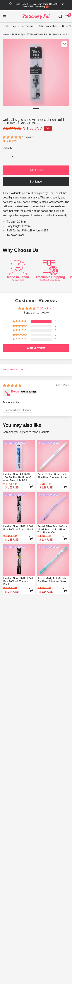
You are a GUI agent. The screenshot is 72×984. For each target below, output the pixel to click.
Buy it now (36, 181)
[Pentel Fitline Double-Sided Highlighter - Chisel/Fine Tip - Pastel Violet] (53, 508)
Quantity (7, 148)
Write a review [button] (36, 347)
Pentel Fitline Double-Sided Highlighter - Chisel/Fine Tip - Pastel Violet (52, 529)
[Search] (60, 16)
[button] (12, 137)
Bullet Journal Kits (47, 26)
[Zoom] (64, 44)
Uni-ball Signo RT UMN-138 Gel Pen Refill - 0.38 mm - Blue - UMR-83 (17, 477)
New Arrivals (27, 26)
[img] (12, 385)
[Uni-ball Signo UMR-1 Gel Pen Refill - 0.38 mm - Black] (19, 560)
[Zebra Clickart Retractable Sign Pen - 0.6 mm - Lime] (53, 456)
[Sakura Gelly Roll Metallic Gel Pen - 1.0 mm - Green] (53, 560)
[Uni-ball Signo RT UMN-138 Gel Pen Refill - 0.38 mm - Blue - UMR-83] (19, 456)
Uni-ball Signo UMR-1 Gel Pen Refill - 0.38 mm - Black (18, 581)
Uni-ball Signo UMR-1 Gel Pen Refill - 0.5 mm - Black (18, 528)
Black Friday (9, 26)
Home (6, 34)
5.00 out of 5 (45, 308)
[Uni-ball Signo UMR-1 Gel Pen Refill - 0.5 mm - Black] (19, 508)
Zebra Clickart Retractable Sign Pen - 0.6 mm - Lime (52, 476)
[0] (66, 16)
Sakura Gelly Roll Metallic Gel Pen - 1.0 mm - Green (52, 580)
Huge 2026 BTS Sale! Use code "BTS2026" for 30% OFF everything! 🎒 (39, 5)
